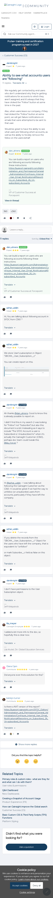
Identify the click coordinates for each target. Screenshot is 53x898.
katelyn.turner (13, 698)
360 (5, 211)
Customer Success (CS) (15, 55)
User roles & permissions (14, 785)
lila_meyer (11, 623)
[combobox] (26, 34)
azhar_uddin (12, 308)
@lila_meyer (10, 443)
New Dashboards (10, 794)
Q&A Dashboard (10, 790)
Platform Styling (10, 821)
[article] (26, 272)
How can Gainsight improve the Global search (24, 806)
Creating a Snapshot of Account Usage (21, 798)
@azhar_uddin (14, 483)
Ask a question (26, 847)
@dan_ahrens (21, 413)
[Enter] (4, 34)
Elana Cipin (12, 666)
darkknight (12, 63)
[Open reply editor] (26, 229)
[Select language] (34, 27)
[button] (3, 27)
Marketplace (40, 13)
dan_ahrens (14, 151)
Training (5, 18)
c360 (13, 211)
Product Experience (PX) (14, 802)
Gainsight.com (8, 13)
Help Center (25, 13)
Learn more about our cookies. (33, 879)
